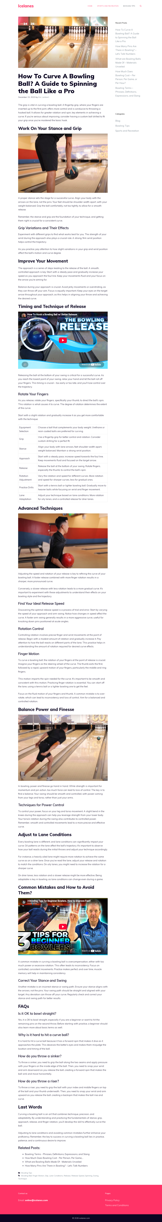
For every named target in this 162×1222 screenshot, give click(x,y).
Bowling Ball (26, 1175)
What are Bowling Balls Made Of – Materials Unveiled (128, 62)
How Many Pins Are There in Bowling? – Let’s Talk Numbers (125, 50)
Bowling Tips (129, 6)
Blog (117, 120)
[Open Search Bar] (140, 6)
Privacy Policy (112, 1200)
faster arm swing (36, 617)
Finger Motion (38, 1175)
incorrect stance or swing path (58, 986)
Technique (22, 1178)
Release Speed (77, 1175)
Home (90, 6)
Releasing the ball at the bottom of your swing (42, 375)
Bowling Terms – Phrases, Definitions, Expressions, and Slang (127, 92)
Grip (46, 1175)
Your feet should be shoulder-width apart (74, 201)
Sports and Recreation (107, 6)
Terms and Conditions (117, 1205)
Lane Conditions (56, 1175)
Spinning (88, 1175)
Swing (95, 1175)
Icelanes (26, 5)
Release (67, 1175)
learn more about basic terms (38, 1027)
